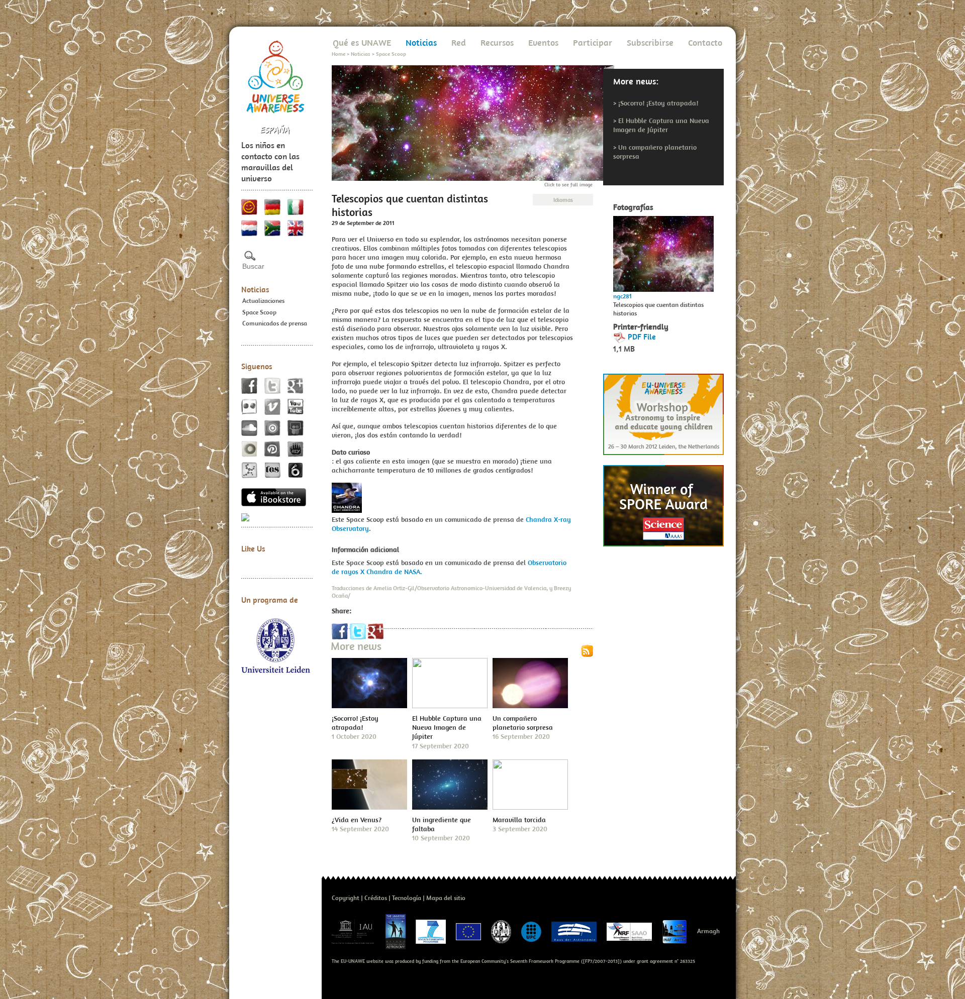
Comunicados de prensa (274, 323)
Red (458, 42)
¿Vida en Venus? (356, 819)
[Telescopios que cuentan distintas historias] (663, 251)
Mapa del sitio (445, 898)
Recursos (497, 42)
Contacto (705, 42)
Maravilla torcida (519, 819)
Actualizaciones (263, 300)
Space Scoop (259, 312)
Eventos (543, 42)
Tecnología (406, 898)
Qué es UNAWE (362, 42)
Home (338, 53)
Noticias (255, 289)
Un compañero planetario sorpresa (523, 723)
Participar (592, 42)
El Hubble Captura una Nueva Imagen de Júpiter (661, 125)
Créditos (375, 898)
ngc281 (622, 296)
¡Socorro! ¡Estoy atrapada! (658, 102)
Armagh (708, 931)
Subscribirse (650, 42)
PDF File (642, 336)
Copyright (345, 898)
